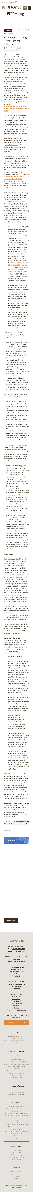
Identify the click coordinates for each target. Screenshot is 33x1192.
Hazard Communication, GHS (16, 1062)
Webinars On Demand (16, 1092)
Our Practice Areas (16, 1051)
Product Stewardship (16, 1060)
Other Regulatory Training (16, 1157)
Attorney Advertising (16, 1003)
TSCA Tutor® (16, 1150)
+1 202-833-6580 (18, 951)
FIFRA (16, 1057)
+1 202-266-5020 (18, 949)
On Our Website (16, 1171)
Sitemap (16, 1008)
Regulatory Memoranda (16, 1107)
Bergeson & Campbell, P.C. (16, 1036)
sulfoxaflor (25, 823)
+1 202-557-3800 (18, 946)
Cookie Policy (16, 999)
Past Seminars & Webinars (16, 1094)
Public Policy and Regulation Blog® (16, 1125)
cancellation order (11, 145)
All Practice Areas (16, 1077)
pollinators (11, 823)
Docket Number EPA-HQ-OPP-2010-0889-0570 (16, 108)
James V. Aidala (13, 50)
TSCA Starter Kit (16, 1159)
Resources (16, 1103)
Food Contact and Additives (16, 1071)
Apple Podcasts (16, 1174)
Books (16, 1138)
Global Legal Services (16, 1073)
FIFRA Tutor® (16, 1152)
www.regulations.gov (13, 106)
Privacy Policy (16, 996)
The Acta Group (16, 1038)
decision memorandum (22, 821)
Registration (18, 823)
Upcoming (16, 1090)
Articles (16, 1136)
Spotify (16, 1176)
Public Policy (16, 1075)
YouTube (16, 1178)
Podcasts (16, 1168)
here (12, 140)
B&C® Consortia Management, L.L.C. (16, 1040)
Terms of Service (16, 1001)
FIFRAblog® (8, 30)
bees (13, 821)
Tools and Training (16, 1146)
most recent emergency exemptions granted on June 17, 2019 (16, 177)
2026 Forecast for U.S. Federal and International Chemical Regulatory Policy (16, 1116)
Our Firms (16, 1032)
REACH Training (16, 1155)
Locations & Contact (16, 994)
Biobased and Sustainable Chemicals (16, 1064)
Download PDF (22, 30)
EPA (5, 823)
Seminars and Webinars (17, 1086)
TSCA (16, 1055)
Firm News (16, 1043)
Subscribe (11, 920)
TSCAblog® (16, 1120)
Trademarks (16, 1005)
